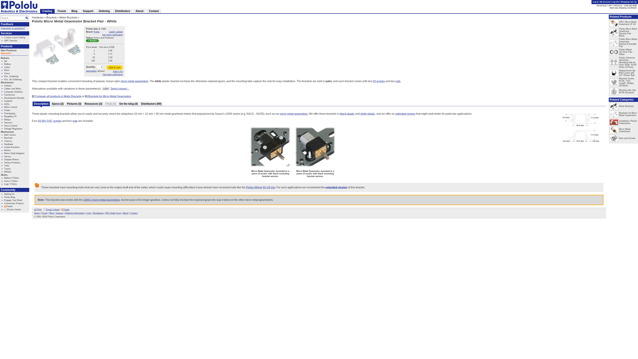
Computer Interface (13, 92)
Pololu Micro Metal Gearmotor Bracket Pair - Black (628, 32)
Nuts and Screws (627, 138)
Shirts (4, 175)
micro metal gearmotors (134, 81)
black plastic (347, 113)
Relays (7, 119)
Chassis (8, 141)
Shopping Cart (627, 2)
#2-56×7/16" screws (49, 121)
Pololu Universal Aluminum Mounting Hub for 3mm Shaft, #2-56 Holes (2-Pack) (627, 62)
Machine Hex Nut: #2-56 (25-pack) (627, 91)
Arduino (7, 85)
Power (7, 110)
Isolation (8, 101)
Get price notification (113, 74)
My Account (605, 2)
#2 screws (379, 81)
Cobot (7, 67)
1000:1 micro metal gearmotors (101, 199)
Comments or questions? (13, 28)
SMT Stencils (10, 40)
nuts (397, 81)
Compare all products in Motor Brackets (58, 96)
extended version (405, 113)
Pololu (97, 32)
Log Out (615, 2)
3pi (5, 61)
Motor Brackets (68, 17)
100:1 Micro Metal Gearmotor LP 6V (627, 23)
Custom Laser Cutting (14, 37)
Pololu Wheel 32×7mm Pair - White (626, 52)
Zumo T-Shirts (11, 181)
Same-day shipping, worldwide (623, 8)
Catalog (47, 11)
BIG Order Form (113, 213)
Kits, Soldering (11, 76)
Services (6, 33)
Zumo (7, 73)
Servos (7, 156)
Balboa (7, 64)
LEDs (6, 104)
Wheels (7, 172)
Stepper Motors (11, 159)
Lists (88, 213)
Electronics (7, 82)
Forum (45, 213)
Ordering (104, 11)
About (125, 213)
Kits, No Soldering (13, 79)
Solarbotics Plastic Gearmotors (628, 122)
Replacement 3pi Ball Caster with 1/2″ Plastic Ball (627, 72)
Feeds (66, 209)
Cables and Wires (12, 88)
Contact (134, 213)
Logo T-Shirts (10, 184)
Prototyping (9, 113)
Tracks (7, 169)
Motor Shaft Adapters (14, 153)
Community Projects (14, 203)
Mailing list (9, 194)
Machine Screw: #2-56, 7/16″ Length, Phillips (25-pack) (627, 82)
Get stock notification (112, 35)
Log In (595, 2)
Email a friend (52, 209)
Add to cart (114, 67)
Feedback (7, 24)
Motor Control (10, 107)
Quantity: (90, 67)
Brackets (51, 17)
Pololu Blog (9, 197)
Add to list (118, 71)
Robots (5, 58)
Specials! (6, 53)
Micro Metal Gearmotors (624, 130)
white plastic (367, 113)
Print (39, 209)
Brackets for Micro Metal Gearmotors (109, 96)
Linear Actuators (12, 147)
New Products (9, 50)
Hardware (38, 17)
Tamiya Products (12, 162)
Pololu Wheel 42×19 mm (260, 187)
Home (37, 213)
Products (6, 46)
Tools (6, 165)
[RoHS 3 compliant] (92, 41)
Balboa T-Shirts (11, 178)
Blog (52, 213)
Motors (7, 150)
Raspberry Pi (10, 116)
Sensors (8, 122)
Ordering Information (75, 213)
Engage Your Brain (13, 200)
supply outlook (116, 32)
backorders (91, 71)
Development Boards (14, 98)
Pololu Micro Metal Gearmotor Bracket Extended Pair (628, 42)
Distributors (98, 213)
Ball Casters (10, 135)
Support (59, 213)
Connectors (9, 95)
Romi (6, 70)
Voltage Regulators (13, 128)
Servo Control (10, 125)
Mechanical (7, 132)
